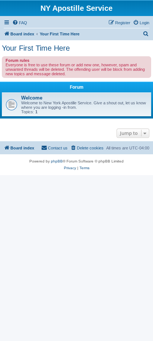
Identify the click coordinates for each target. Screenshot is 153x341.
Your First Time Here (36, 48)
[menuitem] (19, 22)
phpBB (57, 161)
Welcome (31, 98)
